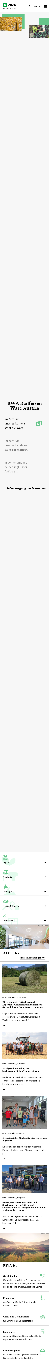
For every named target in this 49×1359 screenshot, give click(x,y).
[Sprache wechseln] (39, 6)
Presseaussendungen (30, 957)
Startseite (10, 6)
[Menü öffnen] (45, 6)
